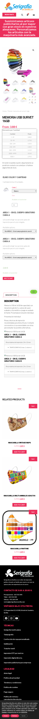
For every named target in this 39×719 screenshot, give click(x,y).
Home (4, 111)
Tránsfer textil (9, 649)
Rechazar (14, 716)
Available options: (9, 227)
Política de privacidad (12, 678)
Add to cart (8, 278)
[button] (9, 14)
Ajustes (23, 716)
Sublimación (8, 644)
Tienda (10, 111)
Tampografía (8, 635)
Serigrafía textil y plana (12, 630)
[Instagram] (11, 618)
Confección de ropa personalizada (16, 639)
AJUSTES (24, 712)
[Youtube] (16, 618)
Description (11, 295)
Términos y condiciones (12, 683)
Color (14, 187)
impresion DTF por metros (13, 653)
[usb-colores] (6, 189)
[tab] (11, 295)
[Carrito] (27, 15)
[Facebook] (6, 618)
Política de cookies (11, 687)
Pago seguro (8, 692)
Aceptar (6, 716)
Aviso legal (8, 673)
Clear (13, 195)
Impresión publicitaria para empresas (17, 663)
